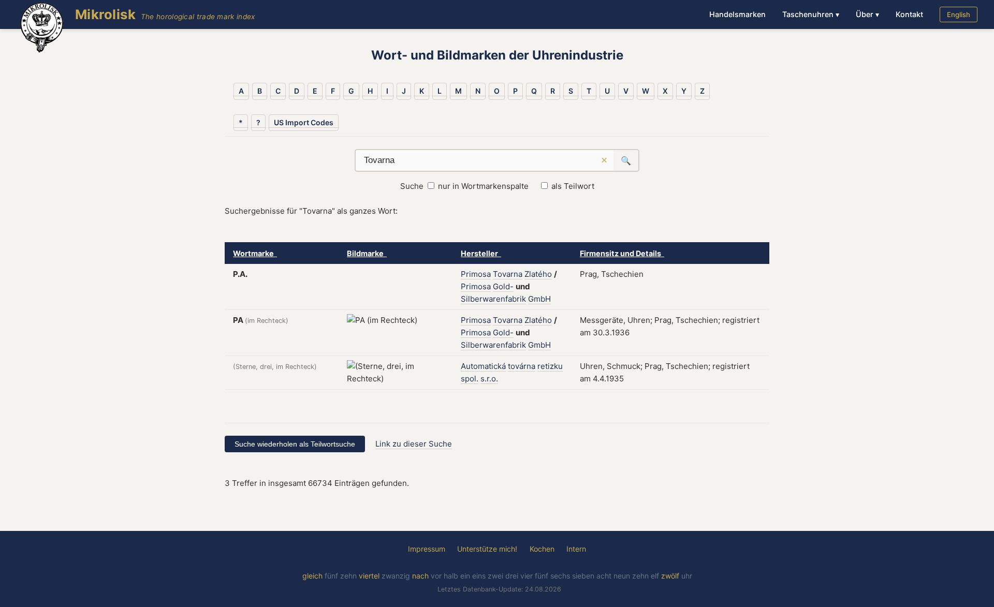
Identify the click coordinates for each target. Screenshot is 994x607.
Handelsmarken (737, 14)
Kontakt (909, 14)
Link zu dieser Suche (413, 444)
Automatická (483, 366)
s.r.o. (489, 378)
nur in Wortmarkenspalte (483, 186)
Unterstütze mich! (487, 548)
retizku (550, 366)
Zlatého (538, 274)
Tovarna (507, 274)
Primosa (476, 274)
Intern (576, 548)
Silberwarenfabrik (493, 299)
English (958, 14)
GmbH (539, 299)
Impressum (426, 548)
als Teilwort (572, 186)
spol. (469, 378)
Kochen (542, 548)
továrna (521, 366)
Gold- (503, 286)
